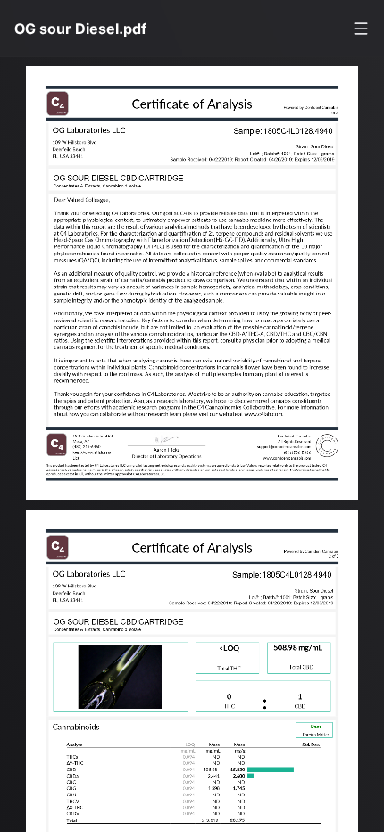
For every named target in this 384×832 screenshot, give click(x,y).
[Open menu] (360, 28)
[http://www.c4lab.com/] (288, 425)
